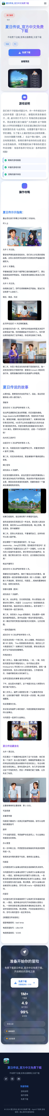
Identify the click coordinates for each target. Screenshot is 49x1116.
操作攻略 (24, 1095)
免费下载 (24, 1099)
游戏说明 (24, 1091)
